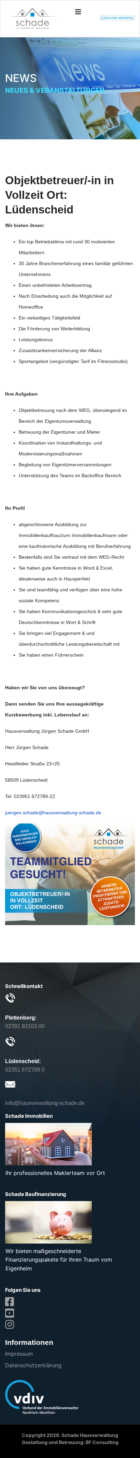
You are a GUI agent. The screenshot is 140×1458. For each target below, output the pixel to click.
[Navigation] (78, 12)
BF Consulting (102, 1442)
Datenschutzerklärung (33, 1365)
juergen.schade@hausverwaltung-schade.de (53, 812)
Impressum (19, 1353)
